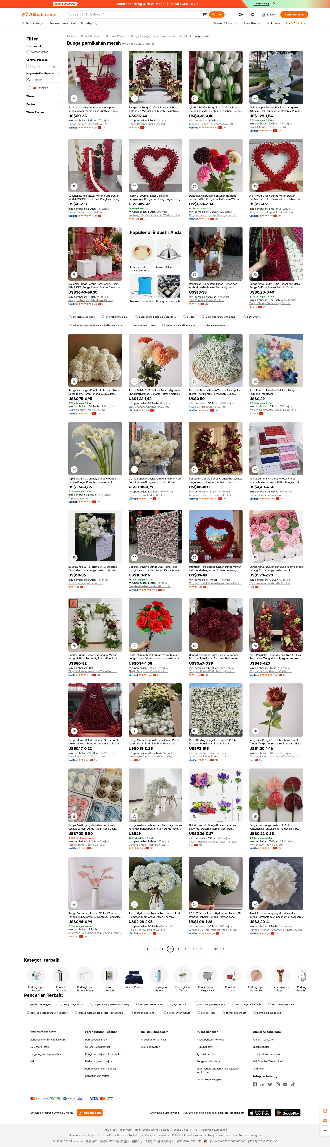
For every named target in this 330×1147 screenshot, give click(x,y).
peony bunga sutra (73, 1004)
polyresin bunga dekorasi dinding (111, 1004)
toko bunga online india (248, 1004)
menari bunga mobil (84, 317)
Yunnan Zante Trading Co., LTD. (86, 844)
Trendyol (206, 1129)
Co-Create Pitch (39, 1046)
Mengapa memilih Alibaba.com (47, 1039)
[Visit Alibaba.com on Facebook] (254, 1084)
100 (216, 949)
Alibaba (71, 36)
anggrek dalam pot (236, 1012)
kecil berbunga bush (283, 1004)
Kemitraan (258, 1068)
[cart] (253, 15)
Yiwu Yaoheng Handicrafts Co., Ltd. (269, 583)
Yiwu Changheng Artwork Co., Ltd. (149, 406)
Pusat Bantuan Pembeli (210, 1039)
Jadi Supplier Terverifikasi (267, 1061)
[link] (325, 1111)
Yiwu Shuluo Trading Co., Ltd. (266, 844)
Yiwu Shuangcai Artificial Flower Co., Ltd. (213, 841)
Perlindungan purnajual (98, 1061)
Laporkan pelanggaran (210, 1079)
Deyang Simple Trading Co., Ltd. (147, 844)
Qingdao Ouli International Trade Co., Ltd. (213, 929)
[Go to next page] (223, 949)
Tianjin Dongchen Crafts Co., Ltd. (148, 671)
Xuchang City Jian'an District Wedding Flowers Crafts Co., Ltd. (155, 215)
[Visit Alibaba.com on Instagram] (277, 1084)
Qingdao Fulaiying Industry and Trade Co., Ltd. (216, 583)
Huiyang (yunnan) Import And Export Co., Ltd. (275, 929)
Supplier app (171, 1112)
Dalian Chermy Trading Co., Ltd (267, 126)
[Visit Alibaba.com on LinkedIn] (262, 1084)
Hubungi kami (205, 1046)
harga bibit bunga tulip (269, 1012)
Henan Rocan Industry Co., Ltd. (147, 123)
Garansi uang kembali (97, 1046)
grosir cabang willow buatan (181, 325)
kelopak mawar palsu (151, 1004)
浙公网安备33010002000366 (227, 1141)
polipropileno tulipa (144, 325)
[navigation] (43, 493)
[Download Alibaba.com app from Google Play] (288, 1112)
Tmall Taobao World (146, 1129)
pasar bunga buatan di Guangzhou (157, 317)
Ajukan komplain (206, 1054)
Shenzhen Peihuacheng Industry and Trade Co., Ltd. (95, 932)
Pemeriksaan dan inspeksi (100, 1068)
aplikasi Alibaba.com (231, 1112)
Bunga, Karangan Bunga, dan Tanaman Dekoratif (159, 36)
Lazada (165, 1129)
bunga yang (253, 317)
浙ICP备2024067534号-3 (262, 1141)
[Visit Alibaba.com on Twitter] (270, 1084)
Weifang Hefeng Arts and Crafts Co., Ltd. (153, 756)
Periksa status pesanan (266, 1054)
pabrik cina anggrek (41, 1004)
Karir (32, 1061)
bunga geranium (216, 325)
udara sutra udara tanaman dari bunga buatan (98, 325)
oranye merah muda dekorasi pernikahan (101, 1012)
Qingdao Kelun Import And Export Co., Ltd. (274, 212)
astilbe (190, 317)
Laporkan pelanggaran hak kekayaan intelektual (218, 1070)
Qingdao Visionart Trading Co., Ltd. (209, 756)
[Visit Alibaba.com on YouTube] (285, 1084)
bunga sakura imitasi (145, 1012)
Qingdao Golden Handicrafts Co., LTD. (211, 123)
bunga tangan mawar (178, 1012)
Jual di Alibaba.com (263, 1039)
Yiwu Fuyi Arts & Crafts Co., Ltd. (207, 406)
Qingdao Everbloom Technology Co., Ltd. (213, 215)
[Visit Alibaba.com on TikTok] (293, 1084)
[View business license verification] (199, 1141)
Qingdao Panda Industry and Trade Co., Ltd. (274, 756)
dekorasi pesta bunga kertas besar (49, 1012)
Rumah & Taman (90, 36)
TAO (194, 1129)
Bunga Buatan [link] (201, 36)
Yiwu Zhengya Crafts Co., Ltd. (206, 300)
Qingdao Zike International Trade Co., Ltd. (92, 671)
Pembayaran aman (96, 1039)
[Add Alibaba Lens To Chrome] (90, 1112)
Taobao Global (180, 1129)
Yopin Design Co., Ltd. (81, 498)
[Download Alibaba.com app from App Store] (259, 1112)
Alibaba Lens (52, 1112)
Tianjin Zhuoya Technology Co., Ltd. (270, 303)
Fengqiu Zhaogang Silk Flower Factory (90, 300)
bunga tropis (208, 1012)
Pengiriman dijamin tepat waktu (103, 1054)
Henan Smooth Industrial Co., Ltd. (88, 123)
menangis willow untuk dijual (220, 317)
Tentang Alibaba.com (42, 1031)
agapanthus (180, 1004)
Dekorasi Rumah (115, 36)
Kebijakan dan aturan (97, 1075)
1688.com (126, 1129)
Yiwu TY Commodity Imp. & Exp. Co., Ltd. (273, 409)
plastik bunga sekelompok (211, 1004)
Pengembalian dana (208, 1061)
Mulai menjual (260, 1046)
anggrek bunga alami (117, 317)
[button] (205, 14)
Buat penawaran (150, 1046)
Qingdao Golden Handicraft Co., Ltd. (210, 494)
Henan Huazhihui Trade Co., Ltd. (268, 494)
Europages (220, 1129)
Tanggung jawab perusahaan (46, 1054)
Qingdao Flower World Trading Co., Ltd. (212, 671)
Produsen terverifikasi (154, 1039)
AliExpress (110, 1129)
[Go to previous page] (147, 949)
